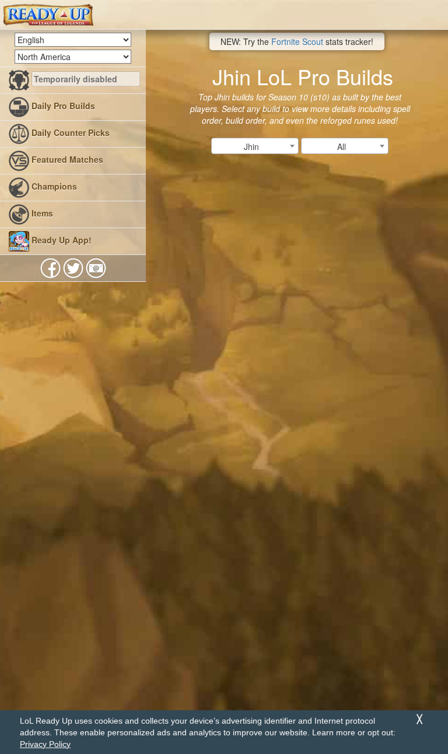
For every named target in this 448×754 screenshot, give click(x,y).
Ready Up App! (60, 240)
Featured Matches (66, 159)
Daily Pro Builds (62, 105)
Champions (53, 186)
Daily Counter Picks (69, 132)
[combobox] (255, 146)
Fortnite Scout (297, 41)
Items (41, 213)
